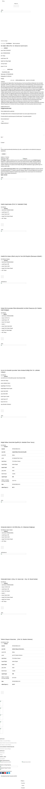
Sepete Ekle (10, 69)
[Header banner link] (22, 394)
